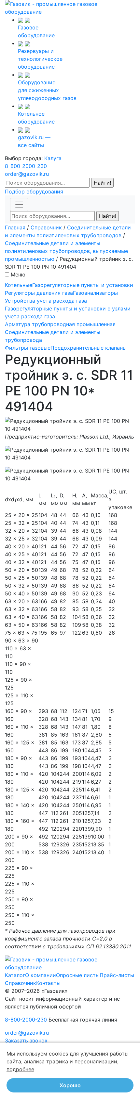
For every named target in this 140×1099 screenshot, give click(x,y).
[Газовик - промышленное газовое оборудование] (70, 7)
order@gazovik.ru (27, 174)
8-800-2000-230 (26, 166)
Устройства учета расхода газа (46, 300)
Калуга (53, 158)
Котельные (18, 285)
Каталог (15, 975)
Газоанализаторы (95, 293)
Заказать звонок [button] (26, 1040)
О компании (40, 975)
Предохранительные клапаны (88, 347)
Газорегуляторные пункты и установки (82, 285)
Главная (15, 227)
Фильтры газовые (27, 347)
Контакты (48, 983)
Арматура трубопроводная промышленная (60, 324)
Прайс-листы (117, 975)
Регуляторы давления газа (39, 293)
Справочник (46, 227)
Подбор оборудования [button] (34, 191)
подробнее (20, 1069)
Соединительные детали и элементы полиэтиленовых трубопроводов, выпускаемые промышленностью (66, 251)
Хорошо (70, 1085)
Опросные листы (78, 975)
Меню (18, 274)
